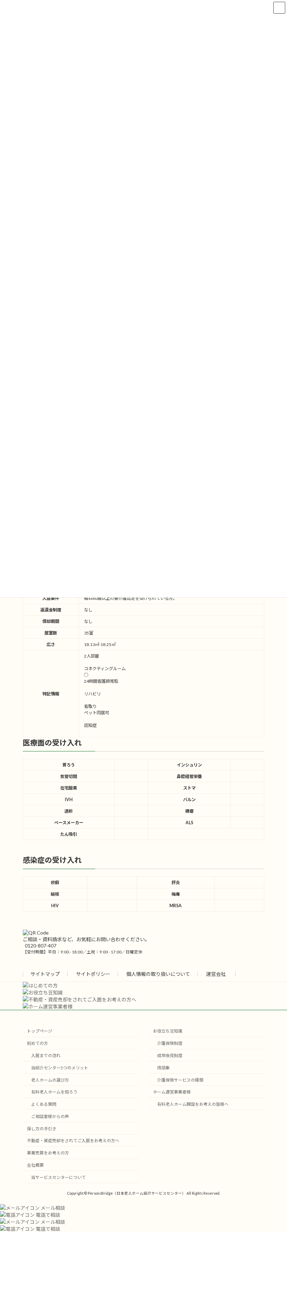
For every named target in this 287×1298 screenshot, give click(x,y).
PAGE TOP (273, 1252)
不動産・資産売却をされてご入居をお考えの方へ (73, 1141)
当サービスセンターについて (58, 1177)
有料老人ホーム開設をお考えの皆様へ (193, 1104)
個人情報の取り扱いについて (158, 974)
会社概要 (35, 1165)
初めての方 (37, 1043)
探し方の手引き (41, 1128)
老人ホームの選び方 (50, 1080)
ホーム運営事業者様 (172, 1092)
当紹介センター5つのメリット (59, 1067)
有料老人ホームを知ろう (54, 1092)
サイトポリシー (93, 974)
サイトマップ (45, 974)
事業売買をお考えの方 (48, 1152)
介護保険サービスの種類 (180, 1080)
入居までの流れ (46, 1055)
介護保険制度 (169, 1043)
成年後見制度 (169, 1055)
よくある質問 (43, 1104)
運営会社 (216, 974)
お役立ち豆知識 (167, 1031)
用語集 (163, 1067)
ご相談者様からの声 (50, 1116)
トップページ (39, 1031)
